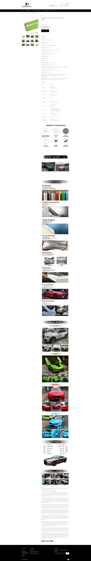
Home (23, 10)
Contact (55, 10)
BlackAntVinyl (26, 559)
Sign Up (67, 553)
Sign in (62, 3)
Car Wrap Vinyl (28, 10)
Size (42, 22)
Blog (51, 10)
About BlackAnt (46, 10)
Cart (67, 5)
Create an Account (67, 3)
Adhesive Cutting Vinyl (37, 10)
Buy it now (45, 30)
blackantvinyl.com (35, 553)
